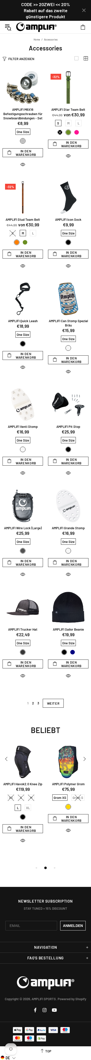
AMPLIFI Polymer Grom (68, 784)
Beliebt (45, 730)
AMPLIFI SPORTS (36, 27)
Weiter (53, 703)
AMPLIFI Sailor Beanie (68, 629)
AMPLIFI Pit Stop (68, 427)
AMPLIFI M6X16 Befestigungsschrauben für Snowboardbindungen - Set (22, 113)
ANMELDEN (73, 926)
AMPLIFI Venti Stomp (23, 427)
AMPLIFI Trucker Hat (22, 629)
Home (37, 39)
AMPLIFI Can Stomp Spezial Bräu (68, 323)
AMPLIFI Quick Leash (23, 321)
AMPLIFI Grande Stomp (68, 528)
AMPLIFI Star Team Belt (68, 109)
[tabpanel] (23, 799)
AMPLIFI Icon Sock (68, 219)
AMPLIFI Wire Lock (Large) (23, 528)
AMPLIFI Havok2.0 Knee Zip (22, 784)
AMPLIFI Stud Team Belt (23, 219)
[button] (8, 1057)
